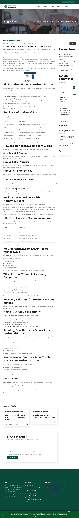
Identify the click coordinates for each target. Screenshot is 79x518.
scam (61, 119)
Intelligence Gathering (65, 110)
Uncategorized (63, 121)
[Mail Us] (25, 497)
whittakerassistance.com (65, 155)
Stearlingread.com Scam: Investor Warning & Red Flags (44, 416)
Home (39, 6)
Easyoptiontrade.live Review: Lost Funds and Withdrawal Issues (16, 417)
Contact (66, 6)
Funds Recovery (7, 40)
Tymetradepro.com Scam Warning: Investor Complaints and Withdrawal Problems (66, 58)
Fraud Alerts (63, 103)
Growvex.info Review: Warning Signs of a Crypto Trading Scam (67, 69)
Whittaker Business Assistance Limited (19, 43)
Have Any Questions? (32, 493)
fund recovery (63, 106)
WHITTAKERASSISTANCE (10, 326)
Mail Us (29, 497)
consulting (62, 97)
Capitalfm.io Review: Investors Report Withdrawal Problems (67, 62)
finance (61, 101)
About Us (59, 6)
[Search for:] (67, 87)
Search (60, 40)
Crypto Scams (63, 99)
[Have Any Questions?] (25, 493)
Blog (53, 6)
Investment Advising (64, 112)
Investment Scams (17, 40)
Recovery (46, 411)
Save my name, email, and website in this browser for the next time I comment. (25, 454)
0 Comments (30, 43)
